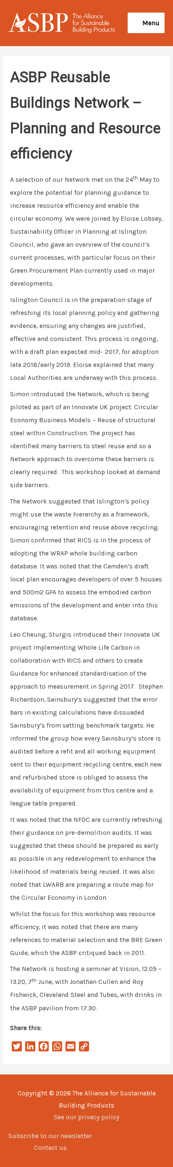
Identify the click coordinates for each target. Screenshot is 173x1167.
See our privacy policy (86, 1117)
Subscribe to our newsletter (50, 1136)
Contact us (50, 1148)
